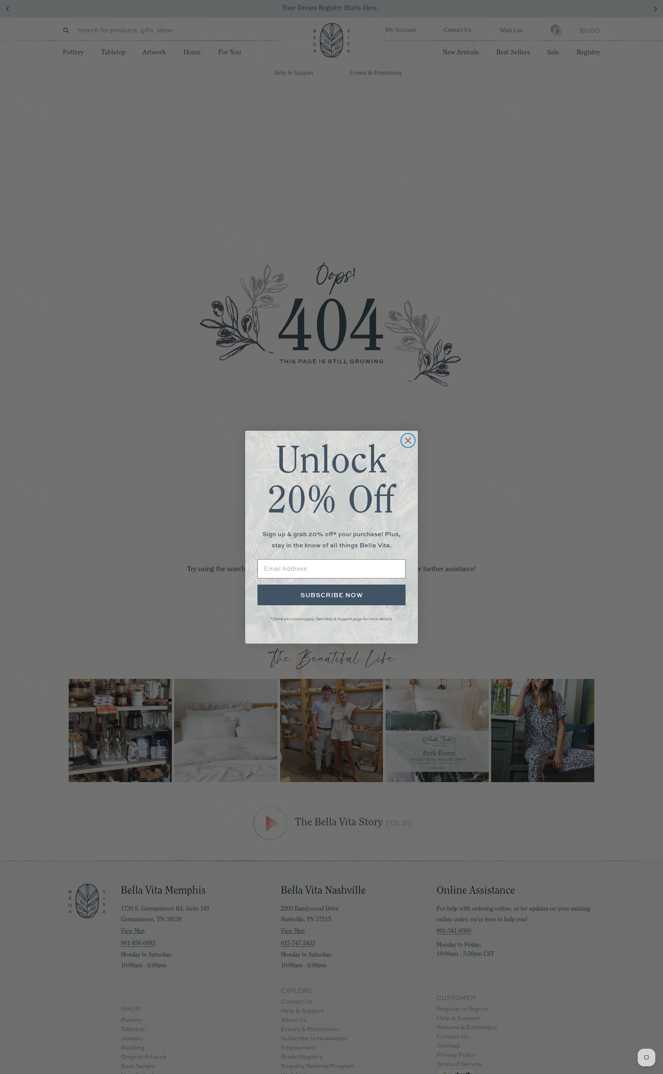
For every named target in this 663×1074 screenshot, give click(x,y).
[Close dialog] (408, 440)
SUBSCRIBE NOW (331, 595)
